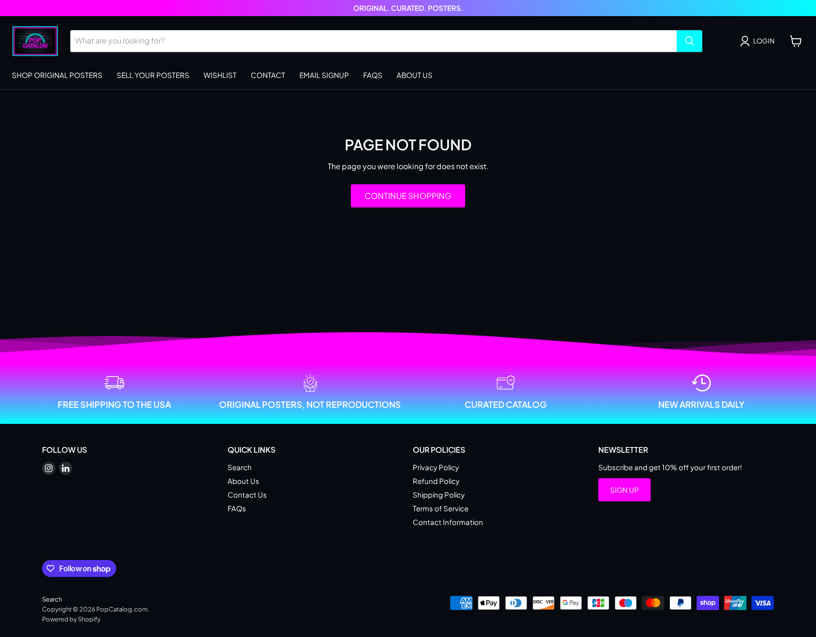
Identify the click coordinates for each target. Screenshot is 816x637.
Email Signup (324, 74)
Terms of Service (440, 508)
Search (240, 467)
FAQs (372, 74)
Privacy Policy (436, 467)
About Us (415, 74)
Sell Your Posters (153, 74)
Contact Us (247, 494)
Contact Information (448, 521)
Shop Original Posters (57, 74)
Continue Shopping (408, 195)
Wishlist (220, 74)
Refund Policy (436, 480)
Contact (268, 74)
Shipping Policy (439, 494)
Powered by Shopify (71, 619)
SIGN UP (624, 489)
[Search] (689, 41)
